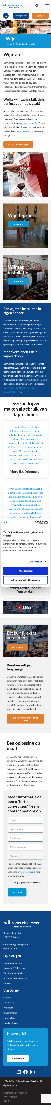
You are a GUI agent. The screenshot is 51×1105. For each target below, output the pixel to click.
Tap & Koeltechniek (12, 973)
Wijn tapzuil (20, 215)
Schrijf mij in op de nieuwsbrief (26, 882)
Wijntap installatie (18, 269)
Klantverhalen (10, 1012)
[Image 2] (12, 6)
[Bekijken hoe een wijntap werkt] (25, 607)
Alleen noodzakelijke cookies (25, 580)
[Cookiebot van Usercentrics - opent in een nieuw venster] (36, 522)
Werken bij (8, 1002)
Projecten (8, 1007)
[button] (36, 5)
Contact (7, 997)
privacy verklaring (27, 871)
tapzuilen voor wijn (28, 123)
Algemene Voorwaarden (15, 1092)
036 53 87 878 (10, 948)
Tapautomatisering (12, 962)
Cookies (7, 1100)
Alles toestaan (26, 571)
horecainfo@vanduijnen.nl (15, 944)
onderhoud (25, 131)
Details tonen (35, 561)
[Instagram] (32, 1072)
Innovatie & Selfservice (14, 968)
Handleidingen (10, 1023)
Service (6, 983)
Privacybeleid (10, 1096)
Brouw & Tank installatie (15, 978)
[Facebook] (25, 1072)
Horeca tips (9, 1018)
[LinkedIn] (19, 1072)
